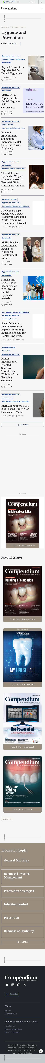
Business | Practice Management (13, 168)
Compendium (5, 27)
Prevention (6, 351)
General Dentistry (8, 347)
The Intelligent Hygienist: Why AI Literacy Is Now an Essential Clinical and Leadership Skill (13, 179)
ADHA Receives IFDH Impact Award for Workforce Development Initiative (10, 250)
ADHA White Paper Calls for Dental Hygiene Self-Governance (10, 101)
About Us (8, 1011)
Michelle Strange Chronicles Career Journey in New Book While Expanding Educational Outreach (14, 217)
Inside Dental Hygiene (12, 1032)
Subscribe (14, 994)
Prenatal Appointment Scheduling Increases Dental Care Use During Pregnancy (11, 140)
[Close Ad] (41, 1051)
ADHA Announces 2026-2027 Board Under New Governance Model (15, 409)
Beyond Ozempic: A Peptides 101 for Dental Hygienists (12, 70)
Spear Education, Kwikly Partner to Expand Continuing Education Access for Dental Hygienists (13, 330)
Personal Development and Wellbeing (15, 206)
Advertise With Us (11, 1014)
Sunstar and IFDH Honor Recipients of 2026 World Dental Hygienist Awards (8, 289)
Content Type (13, 43)
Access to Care (7, 124)
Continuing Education (9, 319)
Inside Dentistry (10, 1026)
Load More (23, 425)
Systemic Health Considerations (13, 59)
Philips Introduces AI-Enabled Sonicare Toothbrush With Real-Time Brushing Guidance (10, 369)
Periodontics (6, 62)
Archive (8, 819)
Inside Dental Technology (13, 1029)
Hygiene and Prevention (19, 27)
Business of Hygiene (9, 199)
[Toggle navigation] (42, 8)
